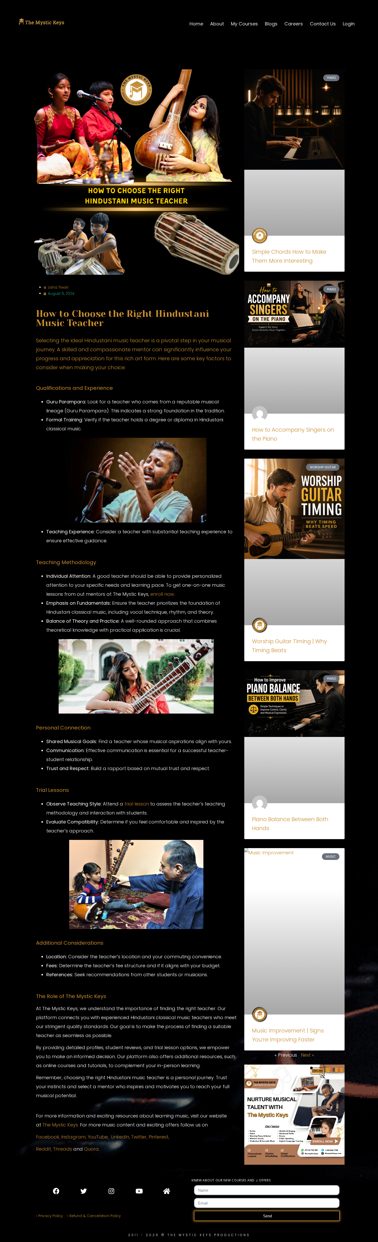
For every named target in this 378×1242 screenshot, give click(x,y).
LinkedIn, (120, 1137)
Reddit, (44, 1149)
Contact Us (323, 24)
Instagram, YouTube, (85, 1137)
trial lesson (136, 804)
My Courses (244, 24)
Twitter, (140, 1137)
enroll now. (162, 594)
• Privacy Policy (49, 1215)
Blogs (271, 24)
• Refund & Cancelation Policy (95, 1215)
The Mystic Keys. (60, 1125)
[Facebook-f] (56, 1191)
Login (349, 24)
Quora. (92, 1149)
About (217, 24)
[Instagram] (111, 1191)
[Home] (166, 1191)
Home (196, 24)
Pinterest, (159, 1137)
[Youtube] (139, 1191)
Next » (307, 1055)
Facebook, (48, 1137)
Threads (62, 1149)
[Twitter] (84, 1191)
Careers (293, 24)
